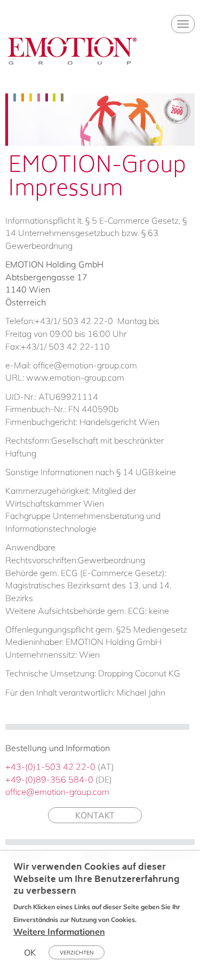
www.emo (46, 377)
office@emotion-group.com (57, 791)
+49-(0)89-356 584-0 (49, 779)
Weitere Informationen (59, 931)
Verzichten (76, 952)
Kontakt (95, 815)
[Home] (72, 60)
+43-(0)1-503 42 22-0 (50, 766)
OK (30, 952)
